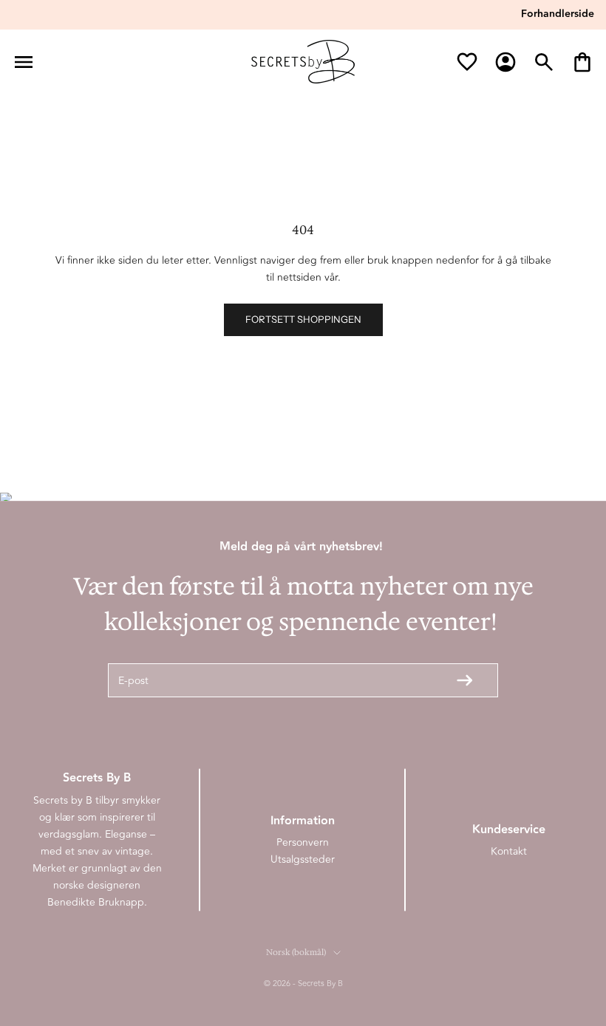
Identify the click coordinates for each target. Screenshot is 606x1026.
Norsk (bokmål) (296, 952)
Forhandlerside (557, 14)
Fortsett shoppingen (303, 319)
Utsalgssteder (302, 859)
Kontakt (509, 851)
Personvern (302, 842)
